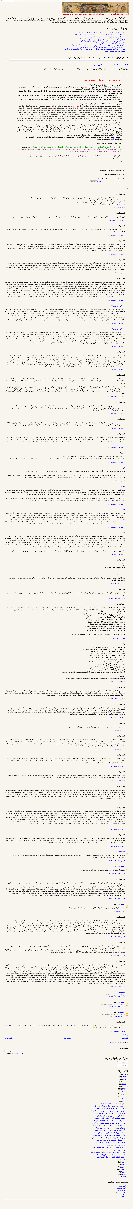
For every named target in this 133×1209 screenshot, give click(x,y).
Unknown (121, 852)
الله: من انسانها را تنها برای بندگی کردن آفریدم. (111, 1157)
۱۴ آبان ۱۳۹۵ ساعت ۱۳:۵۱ (117, 861)
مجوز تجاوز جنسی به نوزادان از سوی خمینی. (111, 1104)
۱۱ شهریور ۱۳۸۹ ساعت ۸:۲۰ (116, 554)
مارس (122, 1169)
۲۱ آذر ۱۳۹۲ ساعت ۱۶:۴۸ (117, 730)
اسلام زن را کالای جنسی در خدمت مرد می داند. (110, 1108)
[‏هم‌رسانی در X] (93, 181)
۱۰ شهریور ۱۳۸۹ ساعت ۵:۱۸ (116, 413)
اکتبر (123, 1096)
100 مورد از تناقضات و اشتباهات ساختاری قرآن (111, 64)
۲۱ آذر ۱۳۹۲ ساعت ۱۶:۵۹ (117, 749)
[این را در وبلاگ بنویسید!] (95, 181)
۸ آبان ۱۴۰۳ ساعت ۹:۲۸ (118, 1031)
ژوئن (123, 1162)
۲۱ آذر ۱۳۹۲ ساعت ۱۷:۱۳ (117, 781)
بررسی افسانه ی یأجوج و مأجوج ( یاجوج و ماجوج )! (109, 1118)
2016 (124, 1074)
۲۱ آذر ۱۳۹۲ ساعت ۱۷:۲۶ (117, 802)
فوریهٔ (123, 1172)
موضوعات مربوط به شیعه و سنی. (115, 51)
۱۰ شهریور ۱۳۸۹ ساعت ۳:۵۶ (116, 273)
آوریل (123, 1167)
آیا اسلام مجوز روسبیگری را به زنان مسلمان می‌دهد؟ (109, 1125)
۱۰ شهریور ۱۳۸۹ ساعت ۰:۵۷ (116, 235)
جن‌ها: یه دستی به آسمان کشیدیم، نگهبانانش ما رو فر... (108, 1142)
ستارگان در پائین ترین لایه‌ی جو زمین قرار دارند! (110, 1128)
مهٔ (124, 1164)
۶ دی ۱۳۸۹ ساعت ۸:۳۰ (118, 682)
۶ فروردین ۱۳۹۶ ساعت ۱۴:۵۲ (116, 911)
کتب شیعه (122, 1186)
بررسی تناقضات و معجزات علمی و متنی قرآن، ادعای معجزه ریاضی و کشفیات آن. (100, 32)
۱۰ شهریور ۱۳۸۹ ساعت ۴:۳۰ (116, 323)
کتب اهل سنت (121, 1188)
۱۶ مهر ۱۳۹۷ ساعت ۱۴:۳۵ (117, 997)
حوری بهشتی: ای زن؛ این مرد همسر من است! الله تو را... (107, 1111)
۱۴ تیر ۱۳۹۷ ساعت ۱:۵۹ (118, 955)
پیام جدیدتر (125, 1038)
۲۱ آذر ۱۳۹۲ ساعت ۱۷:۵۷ (117, 829)
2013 (124, 1082)
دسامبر (122, 1091)
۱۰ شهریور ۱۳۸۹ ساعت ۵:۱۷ (116, 396)
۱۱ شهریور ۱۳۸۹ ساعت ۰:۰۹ (116, 462)
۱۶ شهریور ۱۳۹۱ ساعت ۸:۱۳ (116, 698)
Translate (20, 1053)
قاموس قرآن (121, 1190)
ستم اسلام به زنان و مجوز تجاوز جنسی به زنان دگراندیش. (108, 37)
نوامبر (123, 1094)
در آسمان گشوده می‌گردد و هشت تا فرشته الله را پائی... (108, 1147)
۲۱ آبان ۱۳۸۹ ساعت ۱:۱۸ (117, 583)
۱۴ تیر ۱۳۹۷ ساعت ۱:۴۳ (118, 937)
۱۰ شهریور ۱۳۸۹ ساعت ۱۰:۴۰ (116, 447)
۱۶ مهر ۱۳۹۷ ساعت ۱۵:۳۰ (117, 1016)
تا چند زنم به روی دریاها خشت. (115, 1145)
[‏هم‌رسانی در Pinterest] (90, 181)
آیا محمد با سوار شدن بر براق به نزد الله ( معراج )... (109, 1106)
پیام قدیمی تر (8, 1038)
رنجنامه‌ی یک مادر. (119, 1150)
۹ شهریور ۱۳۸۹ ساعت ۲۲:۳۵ (116, 220)
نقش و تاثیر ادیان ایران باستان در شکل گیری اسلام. (110, 43)
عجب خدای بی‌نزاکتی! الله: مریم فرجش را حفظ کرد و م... (107, 1152)
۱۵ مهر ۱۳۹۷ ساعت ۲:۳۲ (117, 987)
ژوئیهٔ (123, 1159)
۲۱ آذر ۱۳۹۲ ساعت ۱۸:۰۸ (117, 846)
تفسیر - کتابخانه (120, 1192)
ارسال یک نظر (124, 1035)
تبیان (124, 1194)
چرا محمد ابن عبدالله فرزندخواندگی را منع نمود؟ (110, 1140)
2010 (124, 1089)
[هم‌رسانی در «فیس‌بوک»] (92, 181)
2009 (124, 1177)
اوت (123, 1101)
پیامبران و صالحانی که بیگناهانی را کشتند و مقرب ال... (108, 1120)
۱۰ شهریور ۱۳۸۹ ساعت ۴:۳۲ (116, 346)
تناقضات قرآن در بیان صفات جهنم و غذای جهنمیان (109, 1155)
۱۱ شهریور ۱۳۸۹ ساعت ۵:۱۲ (116, 481)
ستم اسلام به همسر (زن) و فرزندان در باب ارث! (110, 1116)
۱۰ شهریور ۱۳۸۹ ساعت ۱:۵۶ (116, 254)
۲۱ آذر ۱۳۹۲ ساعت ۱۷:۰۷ (117, 766)
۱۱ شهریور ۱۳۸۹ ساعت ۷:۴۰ (116, 504)
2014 (124, 1079)
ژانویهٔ (123, 1174)
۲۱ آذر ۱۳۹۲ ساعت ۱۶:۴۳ (117, 717)
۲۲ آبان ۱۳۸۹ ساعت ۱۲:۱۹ (117, 598)
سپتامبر (122, 1099)
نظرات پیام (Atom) (115, 1042)
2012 (124, 1084)
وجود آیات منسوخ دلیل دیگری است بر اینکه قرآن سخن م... (107, 1138)
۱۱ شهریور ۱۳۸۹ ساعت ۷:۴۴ (116, 527)
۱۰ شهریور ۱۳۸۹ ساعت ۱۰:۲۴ (116, 428)
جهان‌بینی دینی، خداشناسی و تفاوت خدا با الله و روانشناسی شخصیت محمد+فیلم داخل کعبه (97, 45)
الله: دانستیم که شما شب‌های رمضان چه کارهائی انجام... (108, 1133)
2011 (124, 1086)
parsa (123, 486)
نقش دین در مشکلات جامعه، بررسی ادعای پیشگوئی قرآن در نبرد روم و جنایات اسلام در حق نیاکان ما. (94, 49)
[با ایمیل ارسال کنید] (96, 181)
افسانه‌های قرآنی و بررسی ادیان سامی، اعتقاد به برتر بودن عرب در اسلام (103, 41)
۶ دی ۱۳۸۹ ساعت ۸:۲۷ (118, 638)
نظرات (124, 1065)
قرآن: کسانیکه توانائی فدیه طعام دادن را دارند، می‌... (109, 1135)
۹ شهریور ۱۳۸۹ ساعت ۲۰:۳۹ (116, 207)
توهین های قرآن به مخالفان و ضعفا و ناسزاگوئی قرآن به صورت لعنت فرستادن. (101, 39)
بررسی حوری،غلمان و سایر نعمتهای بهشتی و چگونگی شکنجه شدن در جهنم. (102, 47)
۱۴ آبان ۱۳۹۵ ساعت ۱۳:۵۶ (117, 873)
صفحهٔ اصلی (67, 1038)
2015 (124, 1077)
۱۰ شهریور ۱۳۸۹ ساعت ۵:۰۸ (116, 369)
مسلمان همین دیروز (119, 306)
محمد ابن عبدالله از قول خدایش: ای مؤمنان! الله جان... (108, 1113)
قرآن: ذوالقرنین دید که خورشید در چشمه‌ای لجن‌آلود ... (108, 1123)
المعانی (123, 1196)
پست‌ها (124, 1062)
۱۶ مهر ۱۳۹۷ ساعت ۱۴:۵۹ (117, 1006)
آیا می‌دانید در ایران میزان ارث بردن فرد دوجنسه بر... (109, 1130)
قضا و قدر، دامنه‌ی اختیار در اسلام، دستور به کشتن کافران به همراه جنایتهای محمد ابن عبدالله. (97, 34)
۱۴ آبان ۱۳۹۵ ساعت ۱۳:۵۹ (117, 899)
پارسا (123, 468)
